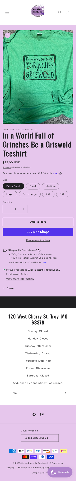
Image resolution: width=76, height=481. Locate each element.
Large (9, 194)
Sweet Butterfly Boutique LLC (36, 463)
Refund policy (25, 467)
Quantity (7, 202)
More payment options (38, 240)
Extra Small (13, 186)
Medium (51, 186)
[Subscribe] (65, 393)
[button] (7, 12)
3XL (62, 194)
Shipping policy (40, 473)
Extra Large (30, 194)
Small (33, 186)
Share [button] (10, 288)
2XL (48, 194)
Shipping (7, 167)
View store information (20, 278)
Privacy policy (42, 467)
